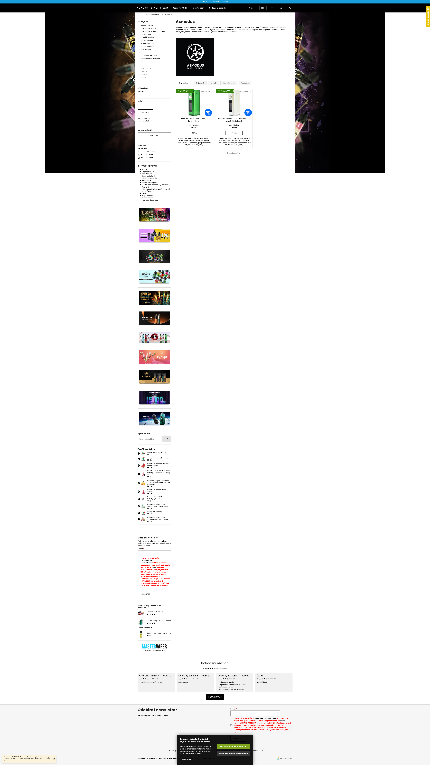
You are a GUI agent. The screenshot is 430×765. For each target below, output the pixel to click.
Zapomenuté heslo (145, 121)
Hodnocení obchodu (150, 200)
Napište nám (147, 174)
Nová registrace (144, 118)
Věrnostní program (149, 182)
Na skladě (146, 68)
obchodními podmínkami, (146, 561)
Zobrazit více (215, 697)
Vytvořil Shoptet (286, 758)
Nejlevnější (200, 83)
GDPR (144, 193)
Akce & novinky (147, 25)
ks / (154, 136)
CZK (262, 8)
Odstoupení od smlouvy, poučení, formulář (155, 186)
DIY (142, 52)
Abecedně (245, 83)
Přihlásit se (145, 113)
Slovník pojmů (147, 198)
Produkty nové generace (150, 58)
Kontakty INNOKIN (176, 750)
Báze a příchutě (147, 40)
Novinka (145, 75)
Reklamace (146, 180)
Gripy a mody (146, 34)
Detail (194, 133)
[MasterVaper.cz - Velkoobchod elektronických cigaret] (154, 646)
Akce (144, 71)
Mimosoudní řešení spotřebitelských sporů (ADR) (156, 190)
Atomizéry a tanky (148, 43)
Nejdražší (213, 83)
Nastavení (187, 759)
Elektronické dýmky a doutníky (153, 31)
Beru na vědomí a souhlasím (233, 746)
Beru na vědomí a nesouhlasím (233, 753)
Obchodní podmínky (150, 178)
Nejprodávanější (229, 83)
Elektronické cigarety (149, 28)
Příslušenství (146, 49)
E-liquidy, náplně (147, 37)
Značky (143, 61)
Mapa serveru (147, 196)
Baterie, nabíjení (147, 46)
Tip (143, 78)
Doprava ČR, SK (148, 172)
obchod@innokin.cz (148, 151)
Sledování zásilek (148, 176)
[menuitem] (164, 7)
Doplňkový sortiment (149, 55)
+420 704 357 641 (148, 154)
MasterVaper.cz (154, 654)
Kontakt (145, 169)
